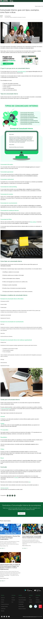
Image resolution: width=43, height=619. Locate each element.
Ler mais (2, 548)
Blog (30, 597)
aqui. (30, 482)
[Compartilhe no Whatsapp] (12, 495)
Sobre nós (3, 597)
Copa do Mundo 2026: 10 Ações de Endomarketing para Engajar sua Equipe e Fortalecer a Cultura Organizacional (10, 567)
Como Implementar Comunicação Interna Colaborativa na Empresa (31, 537)
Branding (2, 610)
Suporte (37, 597)
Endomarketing (21, 602)
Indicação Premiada (4, 606)
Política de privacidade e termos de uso (29, 616)
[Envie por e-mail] (14, 495)
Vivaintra (2, 423)
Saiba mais (21, 513)
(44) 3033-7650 (38, 602)
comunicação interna (21, 71)
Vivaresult (13, 599)
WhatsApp (37, 599)
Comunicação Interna (22, 597)
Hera (12, 602)
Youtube (30, 599)
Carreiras (2, 599)
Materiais (30, 602)
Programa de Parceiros (5, 604)
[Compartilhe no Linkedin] (10, 495)
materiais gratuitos (4, 488)
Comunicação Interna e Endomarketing (7, 5)
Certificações (3, 608)
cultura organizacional (6, 408)
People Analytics (21, 606)
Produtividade (21, 604)
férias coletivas (33, 221)
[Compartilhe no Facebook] (7, 495)
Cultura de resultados (22, 599)
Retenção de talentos (22, 608)
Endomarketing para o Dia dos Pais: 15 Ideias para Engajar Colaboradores (10, 537)
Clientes (2, 602)
